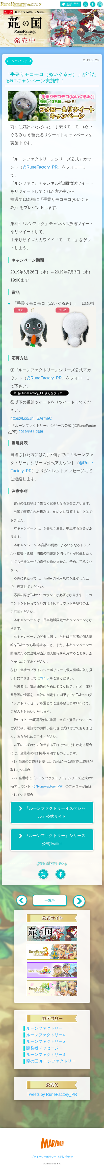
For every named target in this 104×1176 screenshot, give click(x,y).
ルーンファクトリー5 (45, 1041)
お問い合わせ (65, 1156)
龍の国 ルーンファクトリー (51, 1061)
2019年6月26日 (31, 432)
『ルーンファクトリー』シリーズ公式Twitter (55, 839)
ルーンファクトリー (44, 1028)
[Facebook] (60, 879)
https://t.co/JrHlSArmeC (31, 418)
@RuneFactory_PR (40, 167)
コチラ (45, 678)
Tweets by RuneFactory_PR (52, 1094)
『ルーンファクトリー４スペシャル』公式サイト (55, 812)
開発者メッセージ (42, 1048)
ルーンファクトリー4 (19, 61)
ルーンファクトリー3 (45, 1054)
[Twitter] (43, 879)
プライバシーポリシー (43, 1156)
